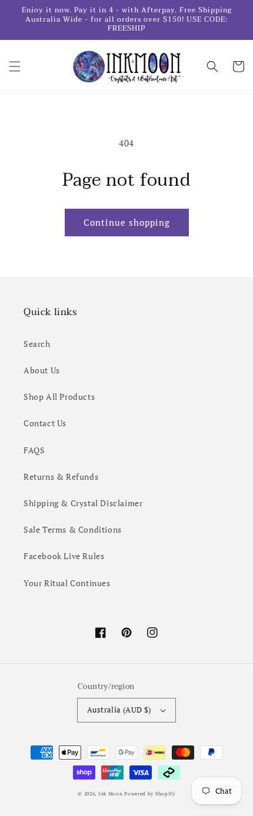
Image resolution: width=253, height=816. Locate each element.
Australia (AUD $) (119, 709)
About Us (42, 370)
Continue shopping (127, 222)
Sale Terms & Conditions (73, 529)
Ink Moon (110, 793)
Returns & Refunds (61, 476)
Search (37, 343)
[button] (15, 66)
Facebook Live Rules (64, 555)
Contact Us (45, 423)
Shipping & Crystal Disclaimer (83, 503)
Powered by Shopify (149, 793)
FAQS (34, 450)
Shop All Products (59, 396)
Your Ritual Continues (67, 582)
